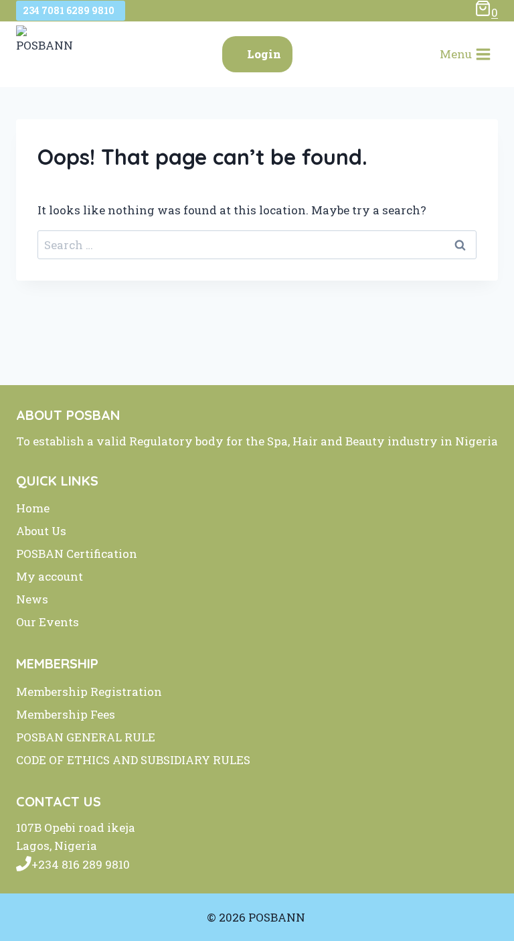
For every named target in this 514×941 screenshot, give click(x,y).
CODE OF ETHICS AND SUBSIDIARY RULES (133, 760)
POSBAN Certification (76, 553)
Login (264, 54)
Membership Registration (89, 691)
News (32, 599)
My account (49, 576)
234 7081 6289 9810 (70, 10)
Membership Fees (65, 714)
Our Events (47, 622)
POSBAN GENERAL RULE (85, 737)
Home (33, 508)
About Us (41, 530)
